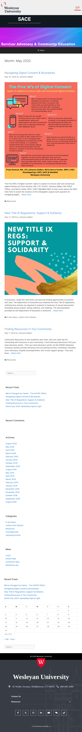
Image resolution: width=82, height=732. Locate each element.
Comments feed (12, 562)
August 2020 (11, 444)
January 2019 (11, 486)
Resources (11, 201)
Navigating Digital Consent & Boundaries (30, 72)
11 (16, 618)
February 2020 (12, 456)
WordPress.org (12, 565)
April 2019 (10, 476)
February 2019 (12, 482)
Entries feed (11, 559)
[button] (77, 7)
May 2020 (10, 447)
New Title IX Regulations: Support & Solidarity (33, 213)
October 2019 (11, 463)
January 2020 (12, 460)
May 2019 (10, 473)
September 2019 (13, 466)
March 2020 (11, 453)
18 (16, 622)
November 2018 (12, 492)
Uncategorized (12, 532)
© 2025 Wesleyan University (40, 726)
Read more (26, 195)
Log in (8, 555)
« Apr (6, 639)
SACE (24, 19)
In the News (12, 317)
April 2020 (10, 450)
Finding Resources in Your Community (28, 329)
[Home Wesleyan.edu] (41, 663)
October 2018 (11, 495)
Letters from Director (27, 317)
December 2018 (12, 489)
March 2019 (11, 479)
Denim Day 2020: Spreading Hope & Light (23, 406)
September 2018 (13, 499)
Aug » (12, 639)
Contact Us (16, 696)
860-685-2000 (66, 686)
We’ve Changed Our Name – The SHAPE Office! (26, 393)
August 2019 (11, 469)
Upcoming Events (13, 535)
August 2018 (11, 502)
